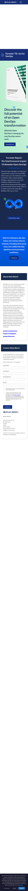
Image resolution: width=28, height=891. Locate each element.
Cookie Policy (20, 885)
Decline (14, 888)
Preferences (7, 888)
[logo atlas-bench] (10, 2)
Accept (21, 888)
